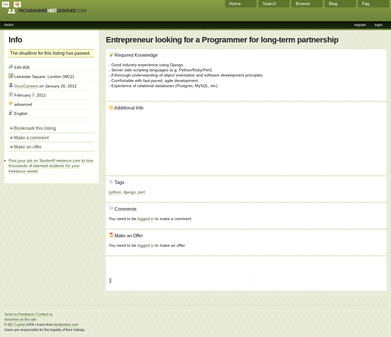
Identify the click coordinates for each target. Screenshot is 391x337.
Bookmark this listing (35, 128)
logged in (145, 218)
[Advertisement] (353, 135)
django (129, 192)
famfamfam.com (66, 325)
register (360, 25)
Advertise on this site (20, 320)
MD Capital (16, 325)
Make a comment (31, 137)
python (115, 192)
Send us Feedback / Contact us (28, 314)
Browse (303, 3)
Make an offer (28, 146)
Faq (365, 3)
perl (141, 192)
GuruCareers (26, 86)
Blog (333, 3)
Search (269, 3)
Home (235, 3)
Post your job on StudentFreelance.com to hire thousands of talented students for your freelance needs (51, 165)
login (378, 25)
